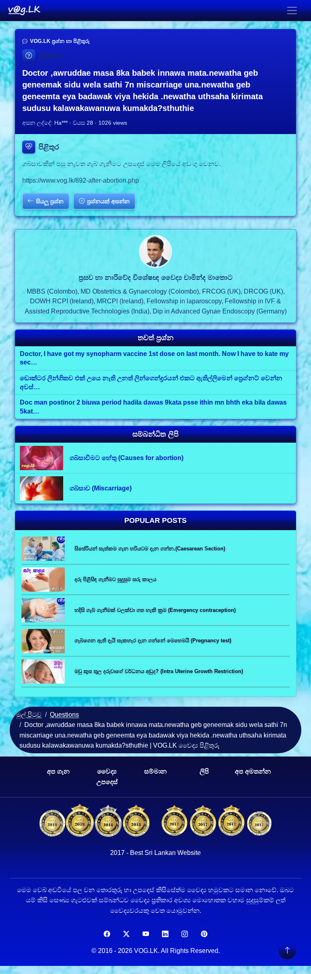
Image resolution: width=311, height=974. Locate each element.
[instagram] (184, 934)
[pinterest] (204, 934)
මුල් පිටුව (29, 714)
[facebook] (107, 934)
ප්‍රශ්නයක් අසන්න (108, 201)
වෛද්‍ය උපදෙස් (107, 776)
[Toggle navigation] (292, 10)
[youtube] (146, 934)
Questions (64, 714)
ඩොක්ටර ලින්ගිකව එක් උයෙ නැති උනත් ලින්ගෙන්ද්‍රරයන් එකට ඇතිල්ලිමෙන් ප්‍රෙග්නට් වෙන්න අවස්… (151, 382)
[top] (287, 950)
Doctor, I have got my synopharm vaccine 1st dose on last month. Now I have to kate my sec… (154, 358)
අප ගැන (58, 771)
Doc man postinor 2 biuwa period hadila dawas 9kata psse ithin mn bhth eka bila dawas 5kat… (153, 407)
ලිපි (204, 771)
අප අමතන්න (253, 771)
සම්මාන (155, 771)
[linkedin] (165, 934)
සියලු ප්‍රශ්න (50, 201)
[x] (126, 934)
